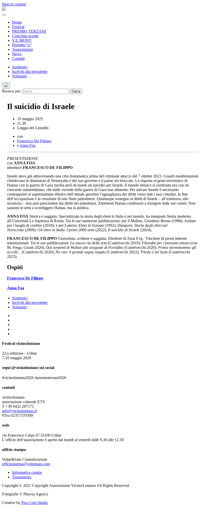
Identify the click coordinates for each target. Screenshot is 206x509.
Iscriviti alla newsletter (29, 71)
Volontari (19, 76)
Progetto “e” (22, 45)
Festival (18, 27)
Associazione (22, 49)
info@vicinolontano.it (19, 411)
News (16, 54)
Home (17, 22)
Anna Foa (27, 145)
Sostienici (19, 67)
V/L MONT (21, 40)
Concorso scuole (25, 36)
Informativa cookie (27, 472)
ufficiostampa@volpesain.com (26, 464)
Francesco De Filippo (34, 141)
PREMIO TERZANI (29, 31)
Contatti (18, 58)
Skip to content (14, 4)
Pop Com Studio (34, 502)
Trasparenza (21, 477)
